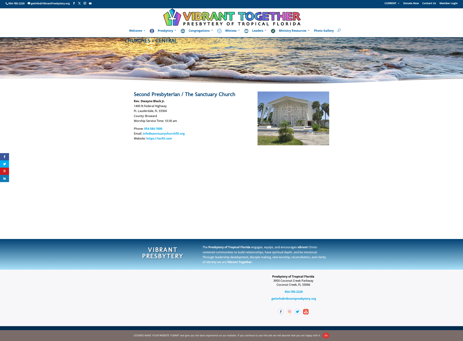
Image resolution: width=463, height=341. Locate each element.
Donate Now (411, 3)
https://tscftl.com (159, 138)
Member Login (448, 3)
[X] (79, 3)
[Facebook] (74, 3)
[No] (458, 335)
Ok (326, 335)
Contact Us (429, 3)
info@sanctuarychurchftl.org (164, 134)
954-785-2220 (293, 292)
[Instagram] (85, 3)
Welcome (135, 31)
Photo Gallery (324, 31)
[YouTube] (90, 3)
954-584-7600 (153, 129)
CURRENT (390, 3)
